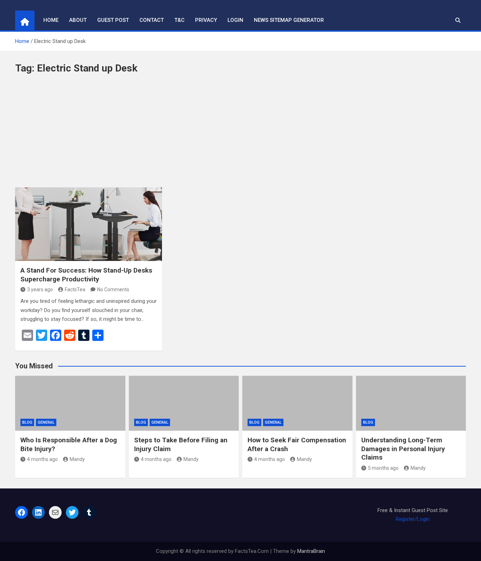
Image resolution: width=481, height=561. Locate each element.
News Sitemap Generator (289, 20)
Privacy (206, 20)
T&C (179, 20)
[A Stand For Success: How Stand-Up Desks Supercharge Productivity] (88, 224)
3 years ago (40, 289)
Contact (151, 20)
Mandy (77, 459)
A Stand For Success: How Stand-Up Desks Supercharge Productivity (86, 274)
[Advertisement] (240, 134)
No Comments (113, 289)
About (78, 20)
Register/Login (413, 519)
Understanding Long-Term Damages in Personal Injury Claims (403, 448)
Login (235, 20)
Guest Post (113, 20)
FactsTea (75, 289)
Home (50, 20)
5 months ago (383, 468)
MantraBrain (311, 551)
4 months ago (42, 459)
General (46, 422)
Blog (27, 422)
